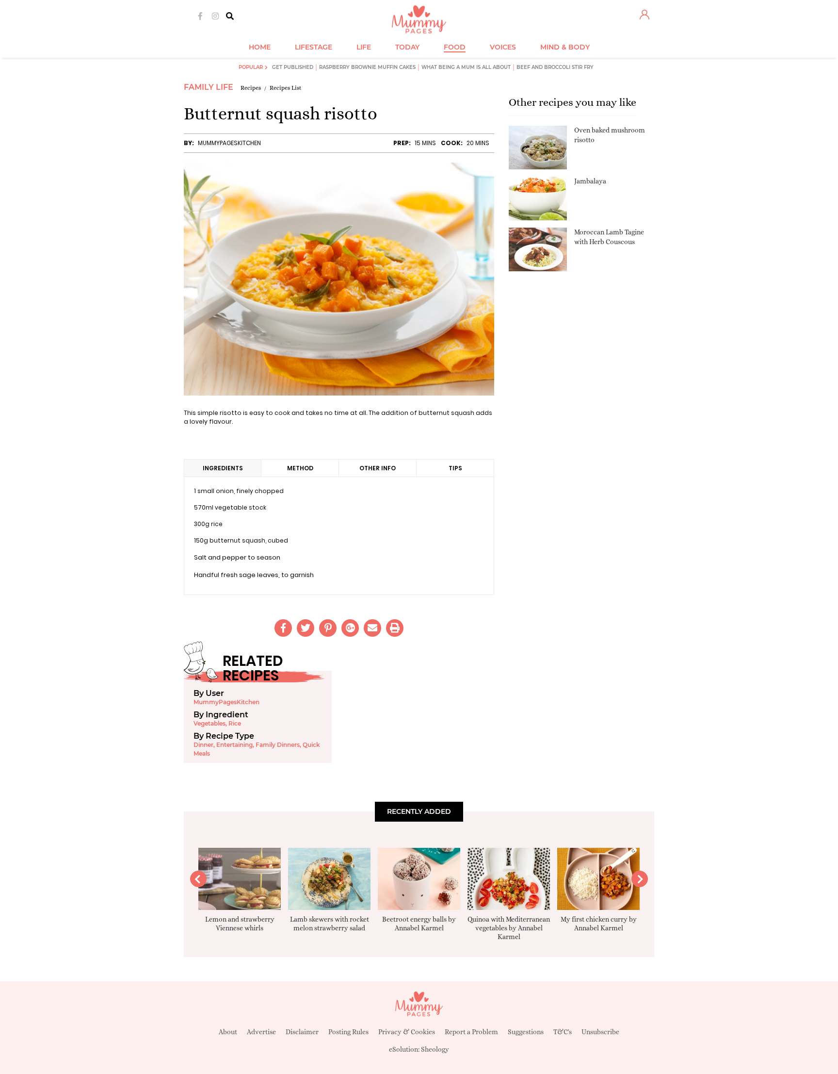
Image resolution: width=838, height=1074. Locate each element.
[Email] (372, 628)
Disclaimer (302, 1032)
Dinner (203, 744)
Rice (234, 723)
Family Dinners (278, 744)
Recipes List (286, 87)
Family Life (208, 87)
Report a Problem (471, 1032)
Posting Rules (348, 1032)
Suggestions (526, 1032)
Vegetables (209, 723)
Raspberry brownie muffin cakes (367, 67)
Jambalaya (590, 181)
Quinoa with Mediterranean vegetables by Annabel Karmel (508, 928)
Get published (292, 67)
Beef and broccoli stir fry (555, 67)
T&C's (562, 1032)
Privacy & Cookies (406, 1032)
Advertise (261, 1032)
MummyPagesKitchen (229, 143)
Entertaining (234, 744)
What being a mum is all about (466, 67)
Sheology (435, 1049)
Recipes (251, 87)
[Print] (394, 628)
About (228, 1032)
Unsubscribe (600, 1032)
